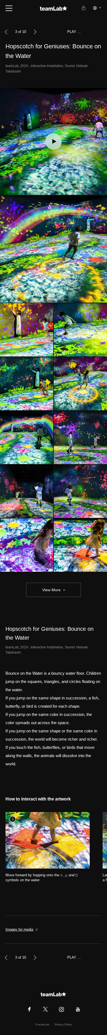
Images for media (19, 929)
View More (51, 590)
